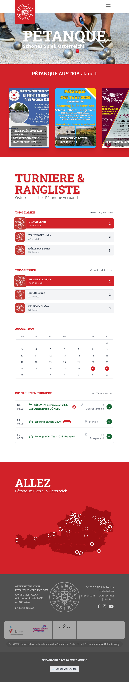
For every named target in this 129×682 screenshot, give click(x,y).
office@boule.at (24, 608)
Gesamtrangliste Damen (102, 212)
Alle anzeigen (103, 392)
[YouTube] (111, 606)
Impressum (88, 595)
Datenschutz (106, 595)
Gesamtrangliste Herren (102, 270)
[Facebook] (98, 606)
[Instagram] (104, 606)
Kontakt (109, 599)
